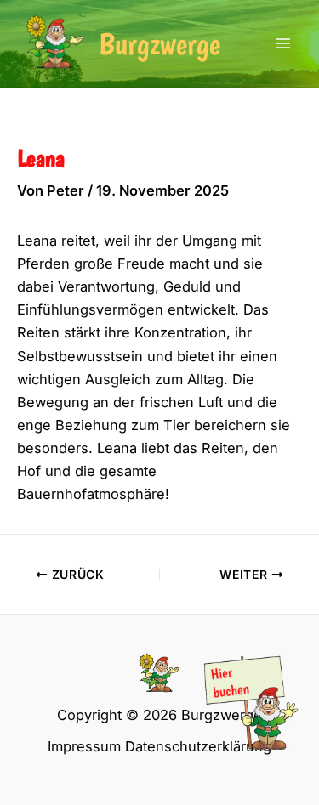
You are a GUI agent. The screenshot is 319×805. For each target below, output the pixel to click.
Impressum (84, 746)
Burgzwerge (159, 44)
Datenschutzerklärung (198, 746)
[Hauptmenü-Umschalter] (283, 44)
